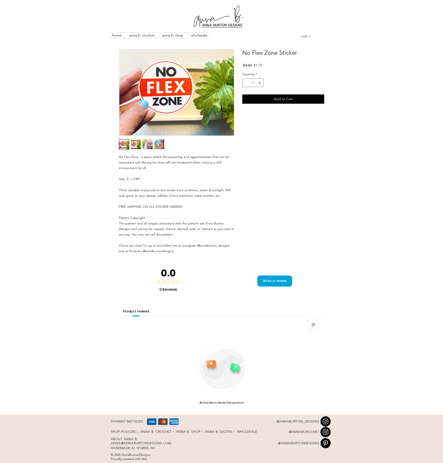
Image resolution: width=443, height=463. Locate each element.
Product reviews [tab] (136, 311)
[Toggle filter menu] (313, 324)
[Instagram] (325, 421)
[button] (316, 36)
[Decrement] (246, 83)
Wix (144, 459)
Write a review (275, 280)
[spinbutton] (253, 83)
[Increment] (260, 83)
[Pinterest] (325, 443)
